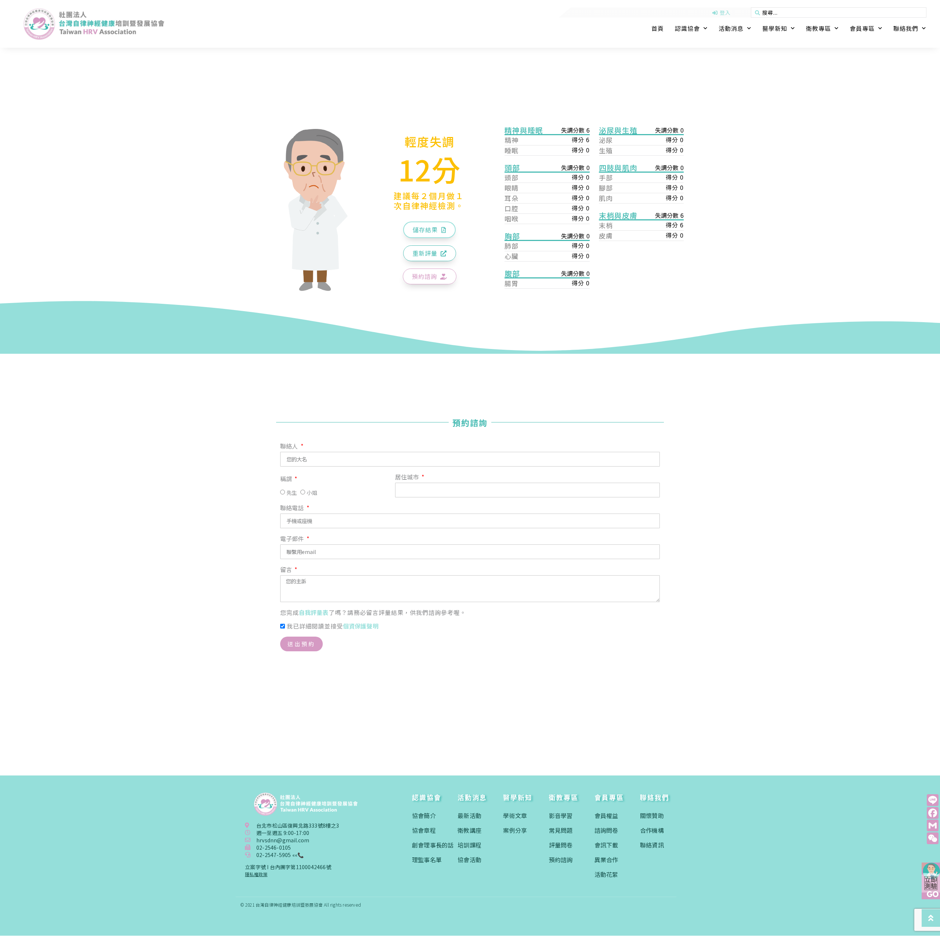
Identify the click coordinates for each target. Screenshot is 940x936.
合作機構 (652, 830)
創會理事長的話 (432, 844)
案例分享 (515, 830)
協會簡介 (424, 815)
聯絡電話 (293, 508)
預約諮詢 (561, 859)
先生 (291, 492)
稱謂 (287, 479)
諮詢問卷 (606, 830)
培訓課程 (469, 844)
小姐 (312, 492)
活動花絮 (606, 874)
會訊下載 (606, 844)
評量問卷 (561, 844)
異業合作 (606, 859)
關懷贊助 (652, 815)
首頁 (657, 28)
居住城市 (407, 477)
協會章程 (424, 830)
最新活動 (469, 815)
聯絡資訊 (652, 844)
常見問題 (561, 830)
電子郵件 (293, 539)
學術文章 (515, 815)
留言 (287, 570)
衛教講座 (469, 830)
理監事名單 (427, 859)
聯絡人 (290, 446)
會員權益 (606, 815)
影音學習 (561, 815)
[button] (429, 230)
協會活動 (469, 859)
